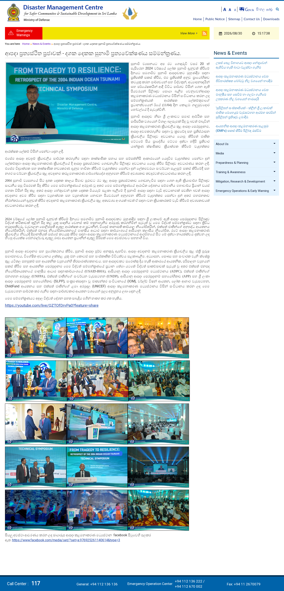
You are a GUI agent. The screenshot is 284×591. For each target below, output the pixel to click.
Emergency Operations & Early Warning (242, 191)
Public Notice (215, 19)
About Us (222, 144)
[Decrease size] (235, 9)
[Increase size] (225, 9)
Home (197, 19)
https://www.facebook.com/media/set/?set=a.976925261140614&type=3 (66, 540)
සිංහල (260, 9)
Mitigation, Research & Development (240, 181)
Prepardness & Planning (232, 163)
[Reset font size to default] (230, 9)
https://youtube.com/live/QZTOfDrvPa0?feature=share (52, 305)
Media (220, 153)
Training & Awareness (231, 172)
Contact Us (252, 19)
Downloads (271, 19)
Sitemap (234, 19)
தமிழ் (269, 9)
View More (187, 33)
